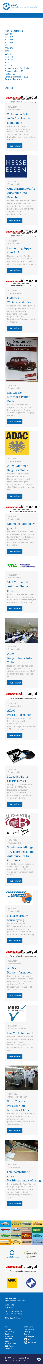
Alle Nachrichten (14, 30)
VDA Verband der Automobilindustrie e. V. (20, 586)
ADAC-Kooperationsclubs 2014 (19, 658)
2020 (7, 48)
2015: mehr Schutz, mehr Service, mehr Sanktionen (20, 118)
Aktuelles (8, 1339)
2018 (7, 51)
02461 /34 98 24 (15, 1311)
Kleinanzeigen (10, 1331)
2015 (7, 59)
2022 (7, 42)
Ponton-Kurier (14, 1167)
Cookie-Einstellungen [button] (29, 1335)
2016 (7, 57)
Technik (8, 1329)
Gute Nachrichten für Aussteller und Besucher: (21, 193)
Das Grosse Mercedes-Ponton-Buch (19, 397)
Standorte (9, 1336)
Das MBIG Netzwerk (20, 1033)
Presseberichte (14, 109)
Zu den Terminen (14, 79)
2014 (7, 62)
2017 (7, 54)
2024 (7, 36)
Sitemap (27, 1331)
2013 (7, 65)
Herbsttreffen (10, 1343)
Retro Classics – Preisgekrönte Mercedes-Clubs (18, 1106)
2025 (7, 34)
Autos (7, 1327)
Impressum (28, 1327)
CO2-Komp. (9, 1346)
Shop (7, 1341)
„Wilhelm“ (8, 1348)
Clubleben (9, 1334)
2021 (7, 45)
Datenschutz (29, 1329)
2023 (7, 39)
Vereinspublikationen (17, 1028)
